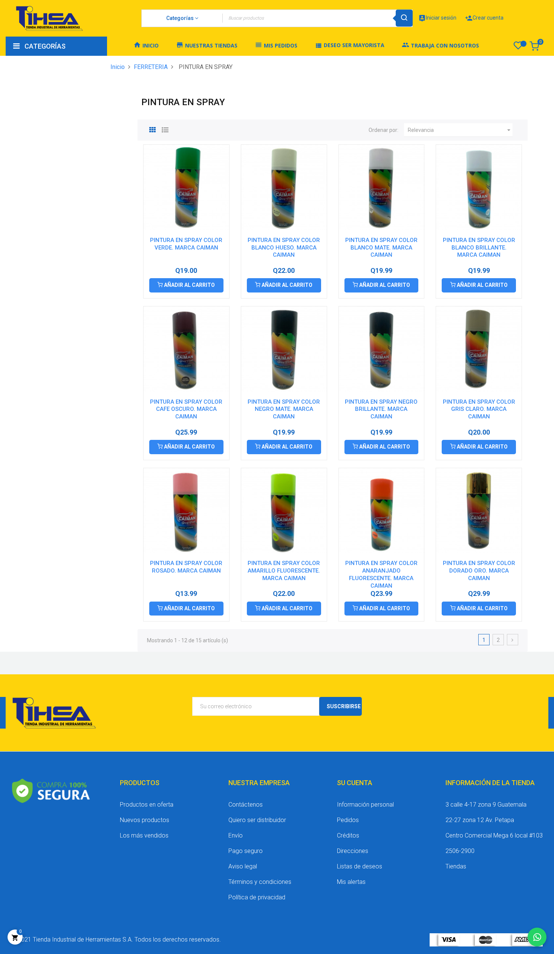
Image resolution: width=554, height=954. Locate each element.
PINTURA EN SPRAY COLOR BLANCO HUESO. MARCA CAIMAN (284, 248)
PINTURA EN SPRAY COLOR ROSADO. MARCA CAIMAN (186, 567)
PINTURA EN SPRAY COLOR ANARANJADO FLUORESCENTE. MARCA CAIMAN (381, 574)
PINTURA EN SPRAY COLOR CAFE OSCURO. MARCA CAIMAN (186, 409)
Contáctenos (245, 804)
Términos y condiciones (259, 881)
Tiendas (455, 866)
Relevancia (460, 130)
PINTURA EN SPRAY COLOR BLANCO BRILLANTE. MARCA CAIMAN (479, 248)
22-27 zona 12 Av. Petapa (479, 820)
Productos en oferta (146, 804)
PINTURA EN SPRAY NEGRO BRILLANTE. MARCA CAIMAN (381, 409)
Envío (235, 835)
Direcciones (352, 850)
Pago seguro (245, 850)
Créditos (348, 835)
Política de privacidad (256, 897)
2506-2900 (459, 850)
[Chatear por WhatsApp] (537, 937)
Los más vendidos (144, 835)
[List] (165, 129)
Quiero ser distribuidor (257, 820)
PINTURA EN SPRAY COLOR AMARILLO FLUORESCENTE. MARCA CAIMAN (284, 571)
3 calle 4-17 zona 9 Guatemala (485, 804)
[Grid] (152, 129)
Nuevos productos (144, 820)
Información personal (365, 804)
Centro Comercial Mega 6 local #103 (494, 835)
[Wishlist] (518, 47)
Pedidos (348, 820)
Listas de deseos (359, 866)
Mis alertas (351, 881)
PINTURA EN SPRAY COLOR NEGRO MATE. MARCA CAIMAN (284, 409)
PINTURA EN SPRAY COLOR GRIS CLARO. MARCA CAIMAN (479, 409)
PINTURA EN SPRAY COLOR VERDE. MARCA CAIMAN (186, 244)
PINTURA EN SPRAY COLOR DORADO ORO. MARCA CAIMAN (479, 571)
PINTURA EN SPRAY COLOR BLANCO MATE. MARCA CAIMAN (381, 248)
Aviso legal (242, 866)
